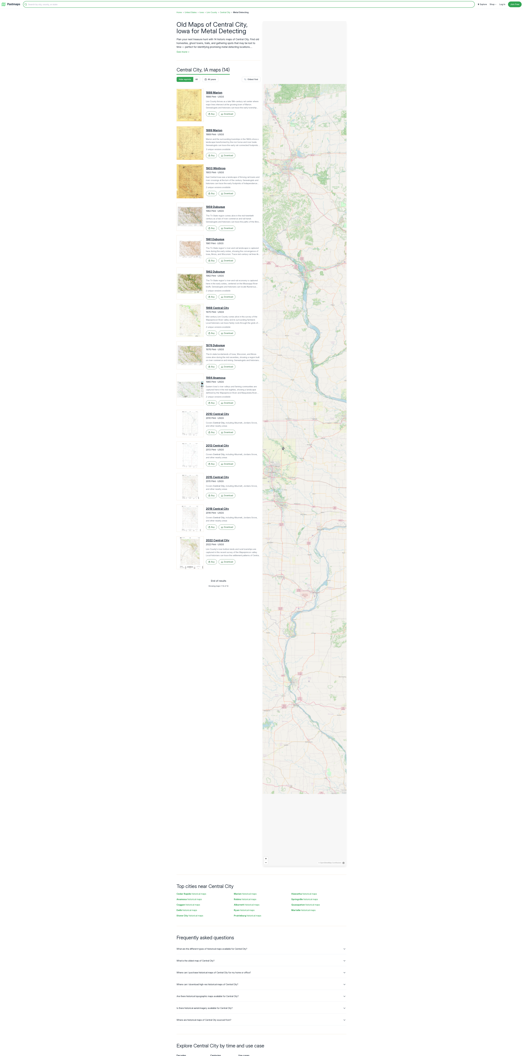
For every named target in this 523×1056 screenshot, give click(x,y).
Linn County (212, 12)
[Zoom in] (266, 859)
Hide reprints (185, 79)
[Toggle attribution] (343, 863)
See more (182, 51)
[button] (277, 459)
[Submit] (25, 4)
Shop (492, 4)
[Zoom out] (266, 863)
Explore (483, 4)
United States (191, 12)
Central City (225, 12)
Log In (502, 4)
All (196, 79)
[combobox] (249, 4)
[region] (304, 443)
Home (179, 12)
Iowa (202, 12)
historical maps (191, 893)
